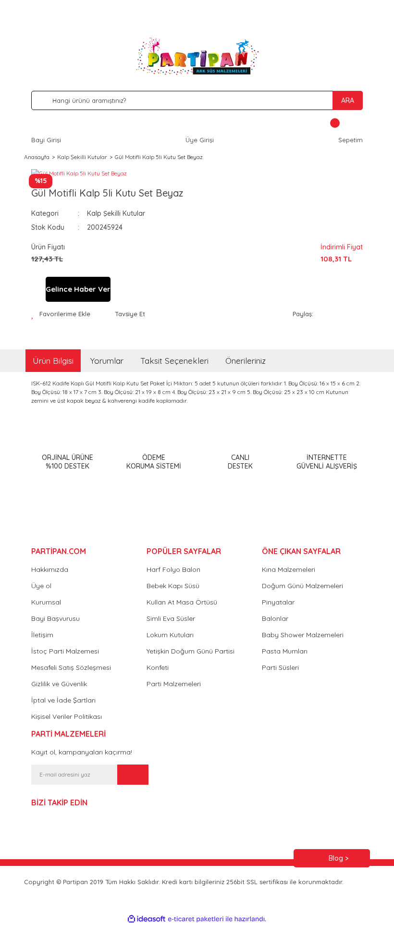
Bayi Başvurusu (55, 618)
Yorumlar (106, 361)
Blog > (338, 858)
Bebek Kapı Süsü (173, 585)
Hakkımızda (49, 569)
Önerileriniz (245, 361)
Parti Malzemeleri (174, 683)
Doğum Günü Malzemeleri (302, 585)
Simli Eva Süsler (171, 618)
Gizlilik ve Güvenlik (59, 683)
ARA (347, 100)
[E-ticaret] (196, 919)
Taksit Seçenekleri (174, 361)
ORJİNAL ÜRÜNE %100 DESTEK (67, 461)
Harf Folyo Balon (173, 569)
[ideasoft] (146, 919)
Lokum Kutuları (170, 634)
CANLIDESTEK (240, 461)
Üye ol (41, 585)
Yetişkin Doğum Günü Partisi (190, 651)
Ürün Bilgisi (53, 361)
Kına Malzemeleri (288, 569)
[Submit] (132, 775)
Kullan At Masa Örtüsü (182, 602)
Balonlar (275, 618)
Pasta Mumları (285, 651)
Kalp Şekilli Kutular (116, 213)
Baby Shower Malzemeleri (303, 634)
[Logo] (197, 56)
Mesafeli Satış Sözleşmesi (71, 667)
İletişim (42, 634)
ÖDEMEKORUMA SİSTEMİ (153, 461)
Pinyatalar (278, 602)
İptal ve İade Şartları (63, 700)
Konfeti (158, 667)
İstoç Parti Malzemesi (65, 651)
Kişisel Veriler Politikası (66, 716)
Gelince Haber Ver (78, 289)
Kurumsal (46, 602)
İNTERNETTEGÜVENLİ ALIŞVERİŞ (326, 461)
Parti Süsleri (280, 667)
